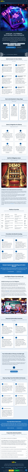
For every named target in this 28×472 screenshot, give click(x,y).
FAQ (13, 468)
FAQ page (19, 81)
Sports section (4, 82)
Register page (15, 108)
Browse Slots (20, 139)
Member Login (19, 271)
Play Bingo (20, 152)
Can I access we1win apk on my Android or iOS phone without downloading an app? (13, 449)
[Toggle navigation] (27, 1)
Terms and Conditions (8, 467)
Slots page (25, 218)
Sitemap (16, 468)
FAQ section (18, 89)
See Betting (7, 152)
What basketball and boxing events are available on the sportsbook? (11, 451)
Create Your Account (11, 47)
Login (11, 468)
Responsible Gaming (20, 467)
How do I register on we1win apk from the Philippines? (9, 438)
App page (21, 70)
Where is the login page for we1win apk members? (8, 447)
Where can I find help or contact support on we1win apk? (9, 456)
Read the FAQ (19, 47)
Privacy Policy (14, 467)
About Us (3, 467)
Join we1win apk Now (11, 271)
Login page (10, 397)
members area (17, 247)
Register (25, 467)
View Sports (7, 139)
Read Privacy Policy (14, 371)
